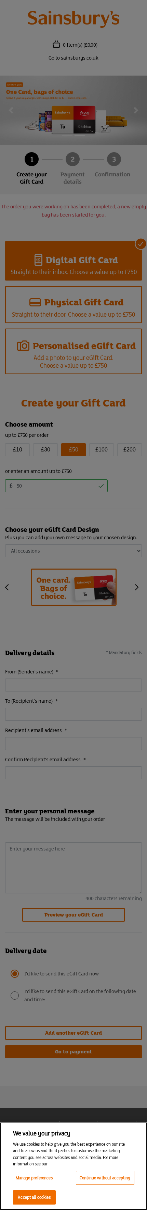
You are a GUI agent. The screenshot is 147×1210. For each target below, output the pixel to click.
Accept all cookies (34, 1197)
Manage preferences (34, 1178)
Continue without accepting (105, 1178)
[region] (73, 1166)
